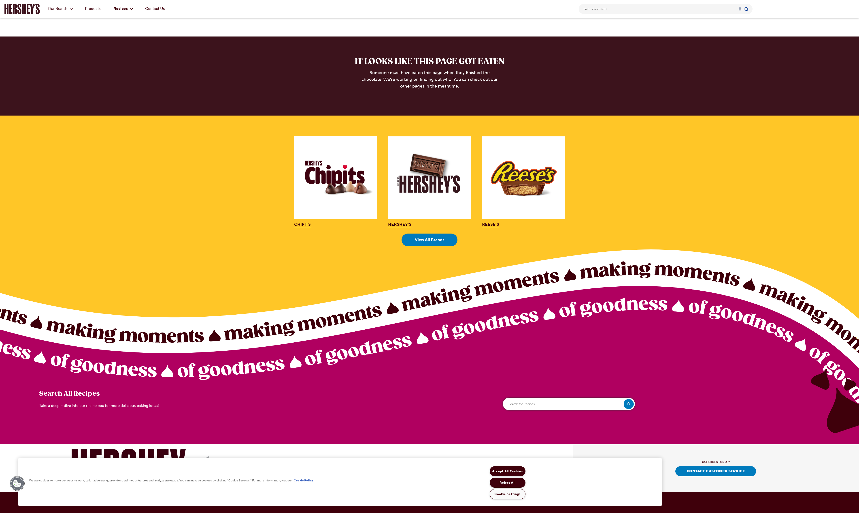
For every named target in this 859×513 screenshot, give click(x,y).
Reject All (507, 483)
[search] (629, 404)
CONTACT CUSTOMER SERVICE (716, 471)
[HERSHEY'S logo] (22, 9)
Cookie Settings (507, 494)
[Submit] (747, 9)
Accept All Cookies (507, 471)
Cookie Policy (303, 481)
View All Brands (429, 240)
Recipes (121, 8)
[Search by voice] (740, 9)
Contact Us (155, 8)
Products (93, 8)
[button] (17, 483)
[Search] (747, 9)
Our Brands (58, 8)
